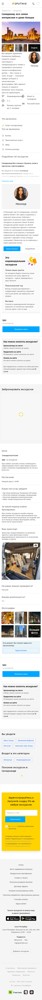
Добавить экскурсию (21, 951)
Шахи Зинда (9, 740)
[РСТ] (32, 992)
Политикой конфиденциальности (17, 846)
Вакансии (31, 972)
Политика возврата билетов (21, 882)
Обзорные (8, 760)
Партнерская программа (26, 968)
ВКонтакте (18, 940)
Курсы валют (21, 904)
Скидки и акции (21, 878)
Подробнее (30, 249)
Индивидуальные (23, 760)
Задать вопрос (12, 249)
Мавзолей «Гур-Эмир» (24, 746)
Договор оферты (21, 886)
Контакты (26, 975)
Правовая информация (16, 972)
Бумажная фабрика (26, 740)
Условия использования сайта (21, 891)
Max (26, 940)
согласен (13, 826)
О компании (10, 968)
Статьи (21, 865)
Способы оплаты (21, 899)
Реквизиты (16, 975)
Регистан (7, 746)
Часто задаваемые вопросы (21, 869)
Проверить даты (21, 329)
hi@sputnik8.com (21, 943)
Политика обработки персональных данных (21, 895)
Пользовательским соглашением (18, 841)
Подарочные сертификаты (21, 873)
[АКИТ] (26, 992)
